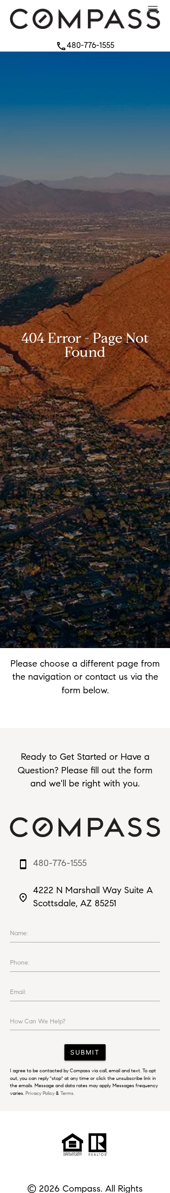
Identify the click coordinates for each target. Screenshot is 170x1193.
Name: (19, 933)
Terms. (67, 1093)
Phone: (19, 962)
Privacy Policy (39, 1093)
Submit (85, 1052)
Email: (18, 992)
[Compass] (85, 31)
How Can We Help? (37, 1021)
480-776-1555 (85, 45)
